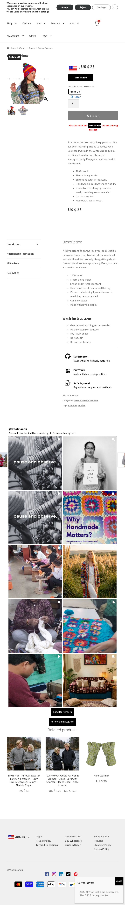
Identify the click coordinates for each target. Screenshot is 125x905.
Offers (32, 35)
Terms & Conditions (47, 844)
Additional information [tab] (20, 253)
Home (13, 48)
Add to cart (93, 116)
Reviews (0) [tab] (13, 272)
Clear (78, 96)
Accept (65, 7)
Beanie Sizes (75, 86)
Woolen (81, 405)
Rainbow (72, 405)
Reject (83, 7)
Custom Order (73, 844)
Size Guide (81, 77)
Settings (101, 7)
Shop (10, 23)
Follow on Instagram (62, 721)
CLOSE (119, 881)
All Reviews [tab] (13, 263)
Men (39, 23)
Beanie (32, 48)
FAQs (44, 35)
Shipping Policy (102, 844)
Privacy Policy (43, 840)
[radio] (75, 91)
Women (55, 23)
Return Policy (101, 849)
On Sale (26, 23)
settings (45, 11)
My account (13, 35)
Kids (72, 23)
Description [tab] (13, 244)
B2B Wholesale (73, 840)
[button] (46, 84)
